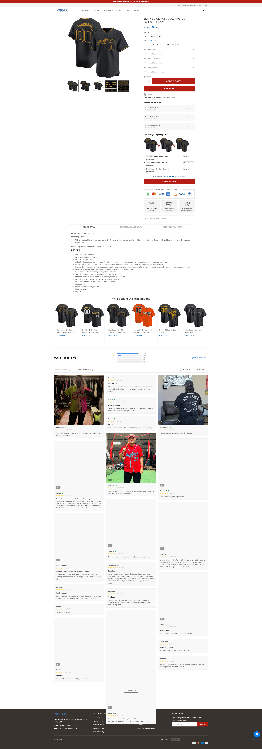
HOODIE (128, 10)
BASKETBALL (108, 10)
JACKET (137, 10)
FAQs (178, 5)
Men (146, 36)
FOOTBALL (85, 10)
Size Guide (154, 41)
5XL (178, 44)
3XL (168, 44)
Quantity (147, 77)
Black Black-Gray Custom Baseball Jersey (194, 331)
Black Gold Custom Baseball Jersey (169, 331)
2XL (163, 44)
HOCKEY (118, 10)
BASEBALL (96, 10)
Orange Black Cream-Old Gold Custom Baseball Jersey (143, 331)
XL (157, 44)
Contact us (171, 5)
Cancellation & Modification (199, 5)
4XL (173, 44)
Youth (161, 36)
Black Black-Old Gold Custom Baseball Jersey (157, 169)
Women (153, 36)
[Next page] (209, 322)
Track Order (185, 5)
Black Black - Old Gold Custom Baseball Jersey (161, 156)
